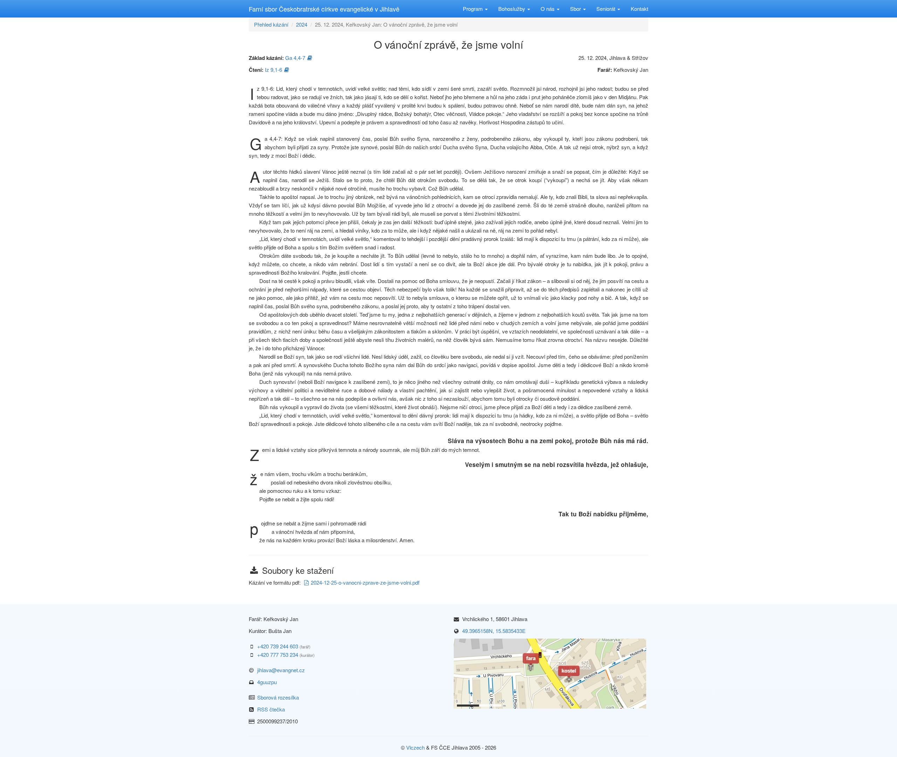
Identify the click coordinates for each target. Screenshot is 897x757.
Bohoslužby (512, 8)
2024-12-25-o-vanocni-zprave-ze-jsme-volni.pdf (365, 582)
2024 (301, 24)
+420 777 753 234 (277, 654)
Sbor (576, 8)
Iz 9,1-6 (273, 69)
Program (473, 8)
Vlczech (415, 747)
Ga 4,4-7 (295, 57)
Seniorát (606, 8)
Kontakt (639, 8)
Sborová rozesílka (278, 697)
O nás (548, 8)
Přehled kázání (271, 24)
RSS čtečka (271, 709)
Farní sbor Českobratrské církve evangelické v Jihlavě (324, 8)
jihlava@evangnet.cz (281, 670)
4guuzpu (267, 682)
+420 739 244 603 (277, 646)
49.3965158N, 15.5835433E (494, 630)
